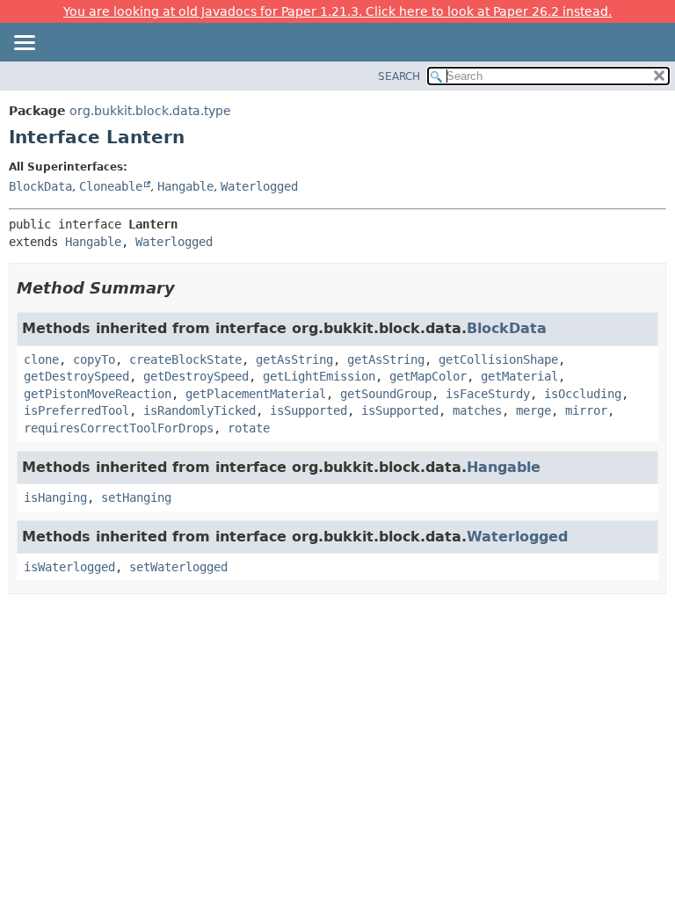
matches (477, 410)
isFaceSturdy (488, 394)
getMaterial (519, 376)
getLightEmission (319, 376)
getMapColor (428, 376)
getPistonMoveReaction (97, 394)
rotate (249, 428)
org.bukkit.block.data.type (150, 111)
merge (533, 410)
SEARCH (399, 76)
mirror (586, 410)
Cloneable (110, 186)
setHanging (136, 497)
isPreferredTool (76, 410)
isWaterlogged (69, 567)
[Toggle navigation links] (24, 44)
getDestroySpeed (76, 376)
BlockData (40, 186)
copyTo (94, 359)
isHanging (55, 497)
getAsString (294, 359)
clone (41, 359)
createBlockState (185, 359)
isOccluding (582, 394)
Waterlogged (259, 186)
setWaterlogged (178, 567)
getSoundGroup (386, 394)
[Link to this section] (187, 288)
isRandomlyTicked (199, 410)
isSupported (308, 410)
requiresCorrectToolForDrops (119, 428)
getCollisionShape (498, 359)
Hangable (185, 186)
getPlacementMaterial (255, 394)
